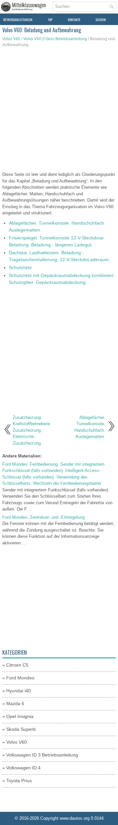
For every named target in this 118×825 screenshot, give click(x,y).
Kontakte (74, 19)
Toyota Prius (19, 780)
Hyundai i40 (18, 690)
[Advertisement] (59, 110)
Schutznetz (20, 267)
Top (50, 19)
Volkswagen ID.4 (23, 767)
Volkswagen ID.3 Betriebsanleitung (42, 754)
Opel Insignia (19, 716)
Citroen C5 (17, 665)
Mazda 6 (15, 703)
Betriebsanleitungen (17, 19)
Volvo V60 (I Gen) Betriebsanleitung (55, 39)
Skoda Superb (21, 729)
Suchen (100, 19)
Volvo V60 (11, 39)
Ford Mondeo (20, 677)
